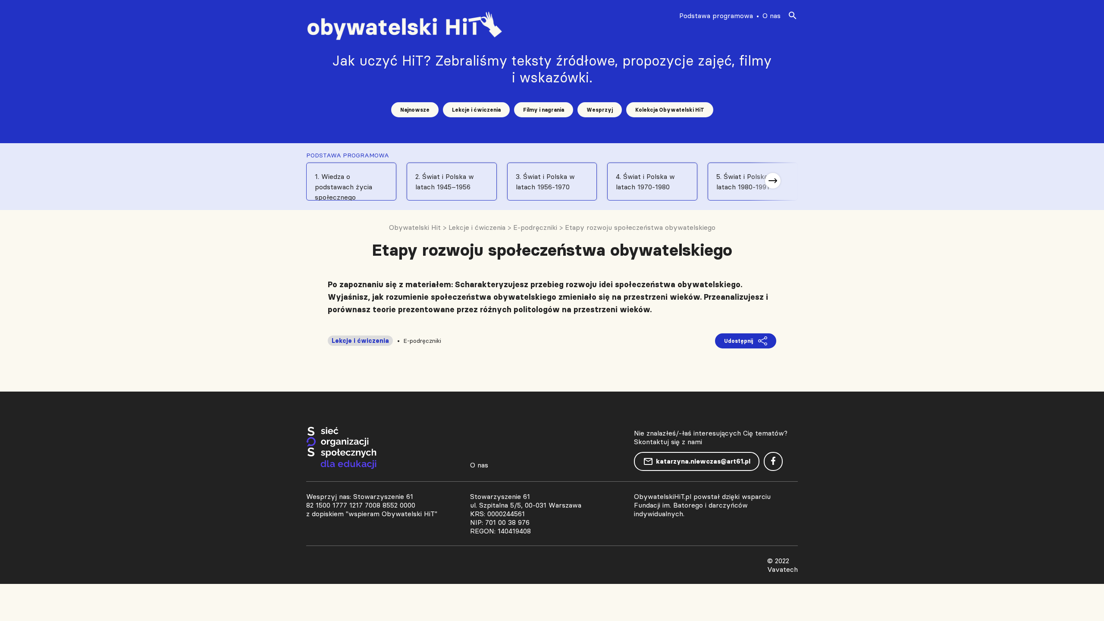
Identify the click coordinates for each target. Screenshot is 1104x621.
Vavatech (782, 569)
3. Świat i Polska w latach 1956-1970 (545, 181)
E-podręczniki (422, 341)
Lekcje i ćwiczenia (476, 110)
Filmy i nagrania (543, 110)
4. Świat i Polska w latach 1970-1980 (645, 181)
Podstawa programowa (716, 15)
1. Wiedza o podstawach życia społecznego (343, 186)
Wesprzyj (599, 110)
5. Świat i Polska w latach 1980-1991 (745, 181)
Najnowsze (415, 110)
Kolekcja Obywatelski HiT (669, 110)
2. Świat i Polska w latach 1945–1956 (444, 181)
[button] (773, 180)
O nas (771, 15)
